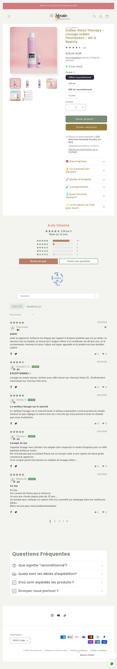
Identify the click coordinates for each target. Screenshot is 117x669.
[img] (17, 322)
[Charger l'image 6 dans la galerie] (27, 95)
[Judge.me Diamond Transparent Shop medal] (57, 278)
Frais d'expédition (73, 58)
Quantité (69, 102)
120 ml (73, 84)
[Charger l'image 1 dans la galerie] (15, 83)
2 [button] (55, 521)
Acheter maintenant (86, 127)
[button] (9, 16)
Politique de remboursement (56, 650)
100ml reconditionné (79, 77)
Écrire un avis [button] (38, 261)
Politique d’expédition (99, 650)
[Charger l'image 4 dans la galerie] (51, 83)
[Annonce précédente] (8, 6)
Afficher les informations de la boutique (83, 150)
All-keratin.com (36, 650)
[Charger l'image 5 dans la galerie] (15, 95)
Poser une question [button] (78, 261)
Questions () (34, 306)
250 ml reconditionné (80, 89)
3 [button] (59, 521)
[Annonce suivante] (108, 6)
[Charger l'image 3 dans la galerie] (39, 83)
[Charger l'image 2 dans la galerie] (27, 83)
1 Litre (73, 96)
